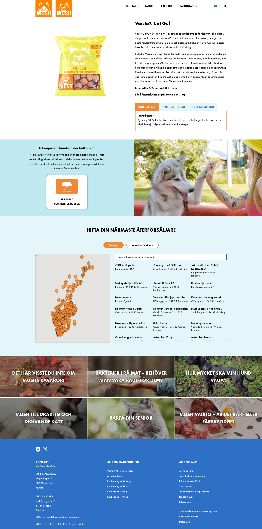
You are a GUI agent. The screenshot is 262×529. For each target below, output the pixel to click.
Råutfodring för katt (117, 486)
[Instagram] (44, 449)
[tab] (147, 107)
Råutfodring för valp (117, 491)
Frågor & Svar (186, 496)
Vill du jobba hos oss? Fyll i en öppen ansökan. (61, 524)
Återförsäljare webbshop (192, 475)
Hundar (131, 6)
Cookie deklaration (188, 516)
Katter (149, 6)
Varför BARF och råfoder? (120, 470)
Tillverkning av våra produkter (194, 491)
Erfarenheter (185, 501)
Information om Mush (189, 481)
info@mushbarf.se (45, 466)
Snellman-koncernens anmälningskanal (198, 511)
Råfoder (166, 6)
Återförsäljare (186, 470)
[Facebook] (37, 449)
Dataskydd (184, 521)
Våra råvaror (185, 486)
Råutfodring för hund (117, 496)
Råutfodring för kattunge (119, 481)
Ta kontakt (187, 6)
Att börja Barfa (114, 475)
